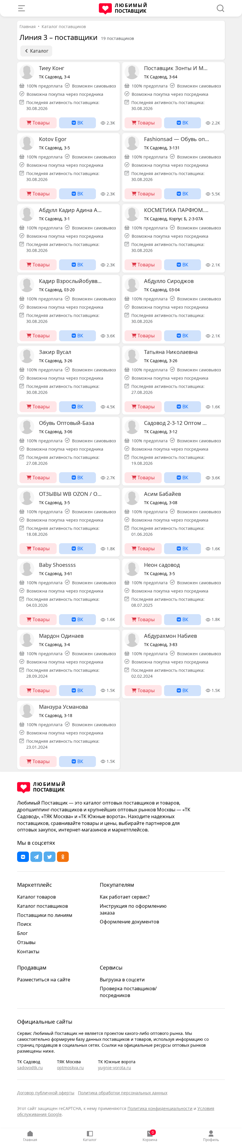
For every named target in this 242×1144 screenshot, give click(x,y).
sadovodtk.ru (30, 1067)
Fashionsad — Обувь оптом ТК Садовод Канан (176, 139)
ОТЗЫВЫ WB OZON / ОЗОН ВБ (71, 493)
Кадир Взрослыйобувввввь (71, 280)
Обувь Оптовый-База (66, 422)
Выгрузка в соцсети (122, 979)
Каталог (90, 1139)
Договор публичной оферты (45, 1093)
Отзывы (26, 942)
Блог (22, 933)
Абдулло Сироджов (169, 280)
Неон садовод (162, 564)
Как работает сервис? (125, 897)
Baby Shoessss (57, 564)
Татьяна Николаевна (171, 351)
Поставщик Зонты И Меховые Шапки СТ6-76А (176, 68)
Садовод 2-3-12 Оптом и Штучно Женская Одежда (176, 422)
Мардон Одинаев (61, 635)
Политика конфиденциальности (159, 1108)
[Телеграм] (36, 857)
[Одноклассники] (63, 857)
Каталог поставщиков (64, 26)
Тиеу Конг (51, 68)
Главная (30, 1139)
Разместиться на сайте (43, 979)
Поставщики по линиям (44, 915)
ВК (79, 122)
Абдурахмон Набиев (170, 635)
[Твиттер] (49, 857)
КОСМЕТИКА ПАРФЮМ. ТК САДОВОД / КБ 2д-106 (176, 209)
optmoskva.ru (70, 1067)
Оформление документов (129, 921)
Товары (40, 122)
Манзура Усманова (63, 706)
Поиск (24, 924)
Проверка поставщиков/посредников (128, 992)
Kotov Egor (52, 139)
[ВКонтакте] (23, 857)
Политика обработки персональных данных (122, 1093)
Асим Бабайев (162, 493)
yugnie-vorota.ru (114, 1067)
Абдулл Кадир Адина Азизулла (71, 209)
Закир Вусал (55, 351)
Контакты (28, 951)
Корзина (150, 1136)
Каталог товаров (36, 897)
